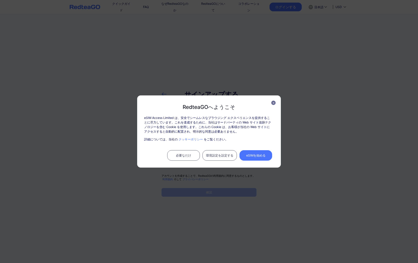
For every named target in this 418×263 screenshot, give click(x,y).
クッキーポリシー (191, 139)
